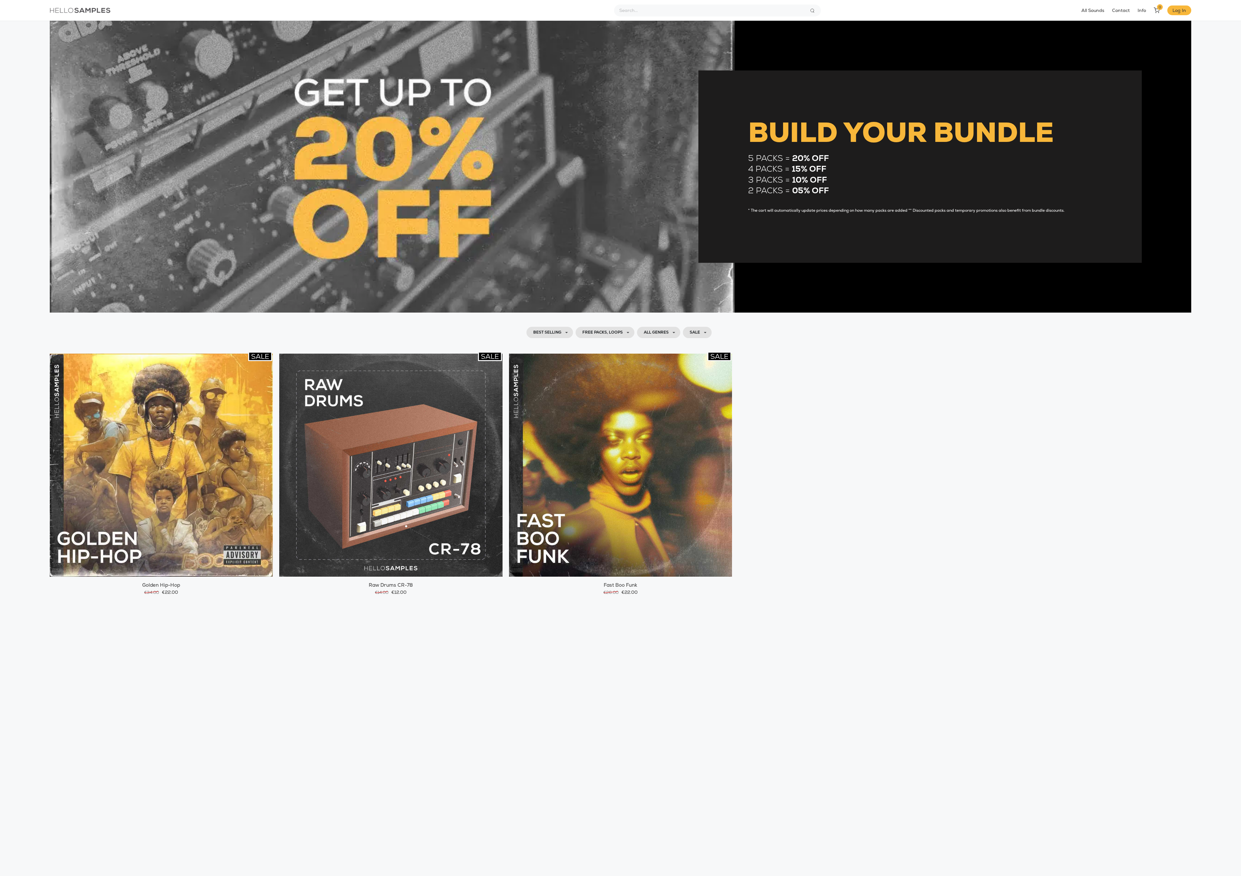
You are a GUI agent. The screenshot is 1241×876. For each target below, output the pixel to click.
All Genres (656, 332)
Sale (695, 332)
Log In (1179, 10)
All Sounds (1092, 10)
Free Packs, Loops (602, 332)
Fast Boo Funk (620, 585)
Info (1142, 10)
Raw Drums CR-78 (391, 585)
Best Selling (547, 332)
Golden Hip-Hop (161, 585)
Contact (1121, 10)
